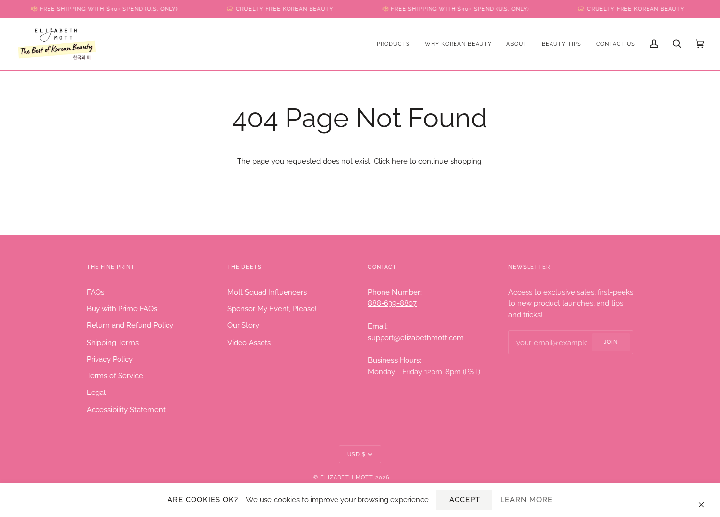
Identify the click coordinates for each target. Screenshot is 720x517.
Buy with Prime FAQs (122, 308)
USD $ (356, 454)
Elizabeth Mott (346, 477)
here (400, 161)
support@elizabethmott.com (416, 337)
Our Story (243, 325)
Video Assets (249, 342)
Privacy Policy (110, 359)
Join (611, 341)
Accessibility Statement (126, 409)
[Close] (705, 500)
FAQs (95, 292)
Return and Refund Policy (130, 325)
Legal (96, 392)
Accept (464, 499)
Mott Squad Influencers (267, 292)
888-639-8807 (392, 303)
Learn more (526, 499)
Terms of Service (115, 375)
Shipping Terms (113, 342)
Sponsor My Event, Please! (272, 308)
